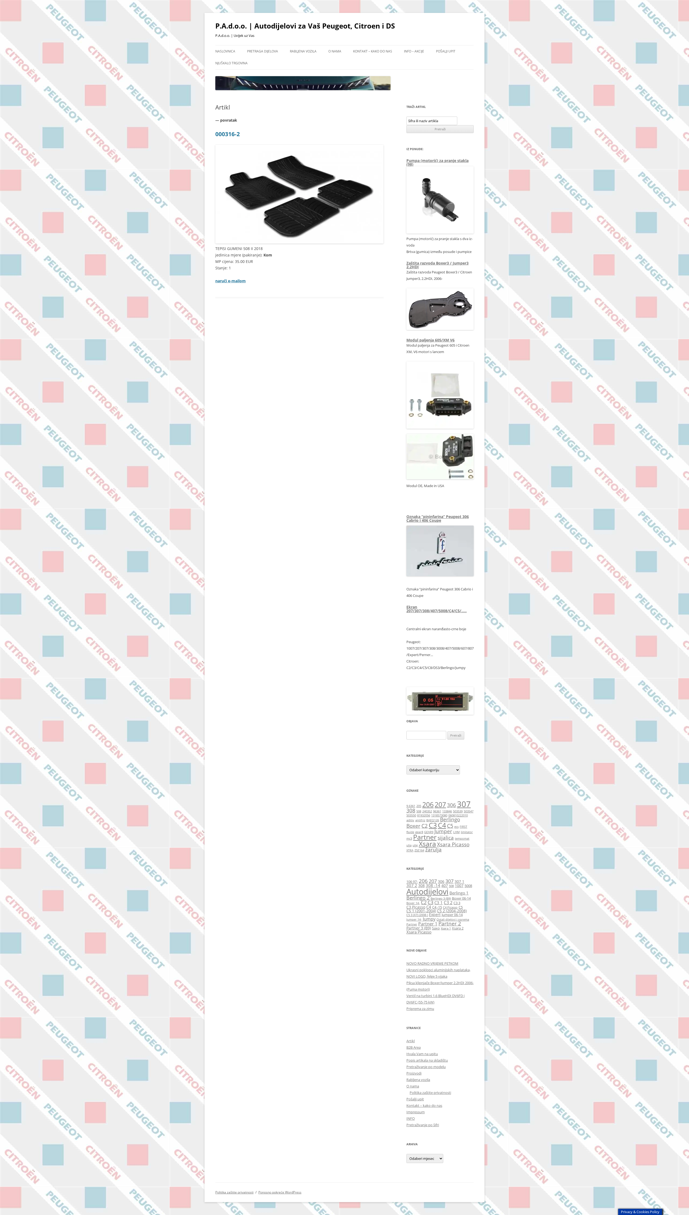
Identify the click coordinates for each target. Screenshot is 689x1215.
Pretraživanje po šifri (422, 1124)
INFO (410, 1118)
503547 (468, 811)
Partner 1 (427, 924)
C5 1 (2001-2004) (421, 910)
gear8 (419, 832)
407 (444, 885)
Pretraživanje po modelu (426, 1066)
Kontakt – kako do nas (372, 51)
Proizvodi (413, 1073)
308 (410, 810)
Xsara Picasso (453, 844)
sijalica (446, 837)
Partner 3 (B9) (418, 928)
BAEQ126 (432, 820)
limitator (467, 832)
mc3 (409, 838)
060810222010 (458, 815)
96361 (437, 811)
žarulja (433, 849)
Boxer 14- (413, 903)
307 (464, 804)
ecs (456, 827)
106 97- (412, 881)
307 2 (411, 885)
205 (418, 806)
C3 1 (438, 902)
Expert (435, 914)
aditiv (410, 820)
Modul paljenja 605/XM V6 (430, 340)
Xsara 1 (446, 928)
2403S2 (427, 811)
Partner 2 (449, 923)
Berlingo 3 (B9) (441, 898)
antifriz (420, 820)
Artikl (410, 1040)
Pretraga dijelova (262, 51)
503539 (458, 811)
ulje (415, 845)
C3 (433, 825)
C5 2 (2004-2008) (452, 910)
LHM (456, 832)
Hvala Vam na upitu (422, 1053)
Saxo (436, 928)
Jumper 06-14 (452, 915)
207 (440, 804)
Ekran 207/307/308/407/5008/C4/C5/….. (436, 608)
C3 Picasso (415, 907)
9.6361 (410, 806)
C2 (424, 825)
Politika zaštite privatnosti (430, 1092)
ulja (409, 845)
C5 (450, 825)
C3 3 (457, 903)
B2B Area (413, 1047)
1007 (459, 885)
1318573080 (439, 815)
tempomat (462, 838)
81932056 (423, 815)
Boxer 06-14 (461, 898)
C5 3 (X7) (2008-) (417, 915)
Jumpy (429, 919)
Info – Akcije (414, 51)
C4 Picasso (450, 907)
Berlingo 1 (459, 893)
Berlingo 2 (418, 897)
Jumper (443, 831)
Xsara (427, 843)
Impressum (415, 1112)
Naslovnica (225, 51)
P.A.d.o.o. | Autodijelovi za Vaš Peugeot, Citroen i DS (305, 26)
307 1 (459, 881)
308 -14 (433, 885)
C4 (442, 825)
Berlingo (450, 819)
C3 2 (448, 902)
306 (451, 805)
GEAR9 (428, 832)
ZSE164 (419, 850)
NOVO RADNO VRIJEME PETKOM (432, 963)
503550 (411, 815)
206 (428, 804)
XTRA (409, 850)
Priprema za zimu (420, 1008)
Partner (425, 837)
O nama (334, 51)
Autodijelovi (427, 891)
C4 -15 (437, 907)
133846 (447, 811)
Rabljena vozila (303, 51)
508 (418, 811)
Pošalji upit (445, 51)
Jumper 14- (414, 919)
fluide (410, 832)
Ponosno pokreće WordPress (279, 1192)
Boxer (413, 825)
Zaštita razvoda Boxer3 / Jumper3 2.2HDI (437, 264)
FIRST (463, 827)
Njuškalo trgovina (231, 63)
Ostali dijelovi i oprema (453, 919)
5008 (468, 885)
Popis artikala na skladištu (427, 1060)
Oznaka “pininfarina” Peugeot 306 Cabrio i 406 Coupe (437, 518)
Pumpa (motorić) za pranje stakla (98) (437, 162)
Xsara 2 (457, 928)
